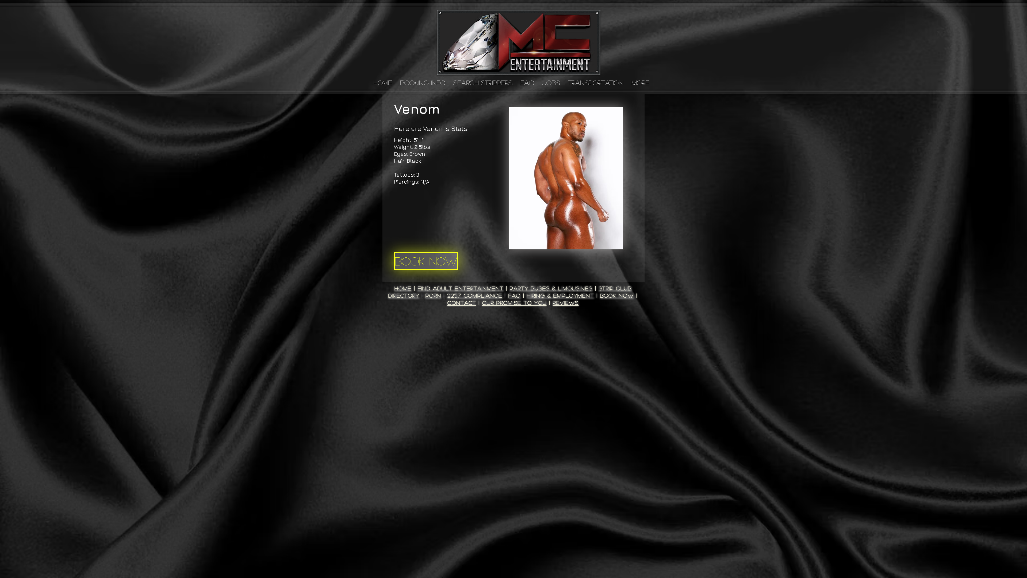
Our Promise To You (514, 302)
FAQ (514, 295)
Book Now (617, 295)
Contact (461, 302)
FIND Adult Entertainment (461, 288)
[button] (566, 178)
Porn (433, 295)
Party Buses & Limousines (551, 288)
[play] (611, 245)
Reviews (566, 302)
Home (403, 288)
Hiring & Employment (560, 295)
